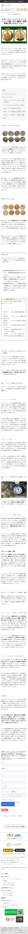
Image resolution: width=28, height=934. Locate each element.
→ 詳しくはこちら (23, 864)
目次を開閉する (14, 90)
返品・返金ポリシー (5, 930)
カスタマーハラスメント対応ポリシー (17, 930)
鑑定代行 (3, 898)
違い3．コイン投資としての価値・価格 (14, 115)
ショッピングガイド (6, 900)
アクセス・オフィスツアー (9, 882)
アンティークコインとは (9, 94)
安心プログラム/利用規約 (8, 884)
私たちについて (5, 876)
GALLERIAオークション (7, 887)
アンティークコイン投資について (10, 905)
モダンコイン (10, 14)
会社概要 (5, 880)
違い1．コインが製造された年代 (12, 108)
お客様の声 (5, 907)
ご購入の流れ (6, 903)
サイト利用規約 (4, 927)
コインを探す (4, 873)
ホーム (2, 12)
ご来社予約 (21, 850)
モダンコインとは (7, 97)
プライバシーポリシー (17, 929)
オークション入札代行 (8, 892)
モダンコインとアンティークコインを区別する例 (14, 101)
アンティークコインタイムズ (9, 12)
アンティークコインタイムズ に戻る (15, 826)
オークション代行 (5, 890)
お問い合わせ (9, 850)
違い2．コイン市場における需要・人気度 (14, 111)
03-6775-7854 (22, 10)
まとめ (4, 118)
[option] (14, 1)
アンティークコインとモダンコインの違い (13, 105)
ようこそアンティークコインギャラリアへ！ (13, 878)
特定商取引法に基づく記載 (6, 929)
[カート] (25, 5)
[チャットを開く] (24, 930)
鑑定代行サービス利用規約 (13, 927)
